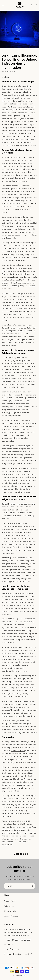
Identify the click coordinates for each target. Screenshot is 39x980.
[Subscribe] (32, 886)
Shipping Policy (10, 911)
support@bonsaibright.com (18, 940)
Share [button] (6, 77)
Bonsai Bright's (18, 750)
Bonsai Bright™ (21, 975)
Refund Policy (9, 906)
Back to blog (21, 853)
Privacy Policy (10, 901)
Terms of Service (11, 916)
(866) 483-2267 (13, 949)
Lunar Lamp (21, 157)
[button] (2, 4)
